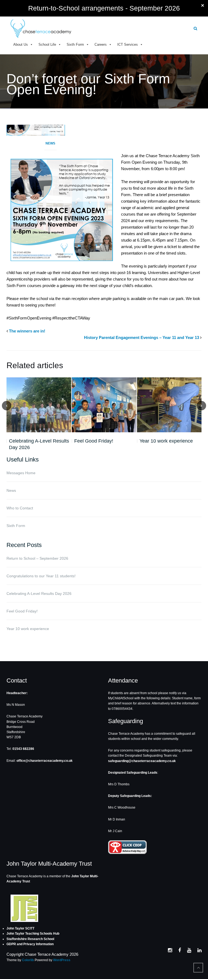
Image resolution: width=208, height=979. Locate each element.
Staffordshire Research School (30, 939)
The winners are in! (27, 331)
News (50, 143)
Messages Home (20, 473)
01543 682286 (23, 749)
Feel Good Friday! (93, 441)
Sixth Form (75, 44)
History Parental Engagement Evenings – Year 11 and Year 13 (141, 337)
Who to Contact (19, 508)
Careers (101, 44)
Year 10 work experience (166, 441)
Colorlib (28, 960)
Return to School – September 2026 (37, 558)
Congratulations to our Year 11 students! (41, 576)
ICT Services (127, 44)
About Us (20, 44)
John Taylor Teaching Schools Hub (32, 933)
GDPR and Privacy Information (30, 944)
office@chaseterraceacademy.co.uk (45, 761)
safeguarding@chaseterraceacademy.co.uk (142, 761)
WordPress (61, 960)
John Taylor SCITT (20, 928)
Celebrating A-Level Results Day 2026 (39, 444)
